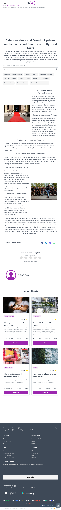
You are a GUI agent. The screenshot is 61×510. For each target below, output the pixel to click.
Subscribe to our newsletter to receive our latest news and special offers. (23, 464)
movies (18, 5)
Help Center (34, 457)
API (4, 443)
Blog (4, 5)
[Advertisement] (30, 20)
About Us (5, 450)
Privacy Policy (7, 455)
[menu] (5, 2)
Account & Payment (8, 453)
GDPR (33, 443)
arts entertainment (11, 5)
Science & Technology (46, 74)
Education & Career (31, 74)
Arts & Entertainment (10, 78)
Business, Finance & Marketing (13, 74)
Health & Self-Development (41, 78)
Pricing (33, 441)
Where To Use (7, 441)
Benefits (5, 439)
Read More (16, 343)
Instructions (34, 453)
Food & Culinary (8, 83)
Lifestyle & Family (25, 78)
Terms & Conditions (8, 457)
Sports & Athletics (22, 83)
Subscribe (30, 477)
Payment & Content (36, 439)
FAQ (32, 450)
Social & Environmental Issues (39, 83)
